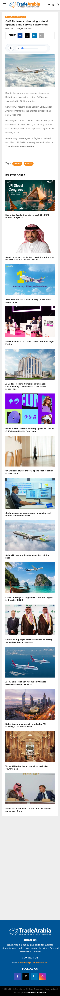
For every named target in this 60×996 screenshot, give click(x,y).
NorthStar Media (37, 993)
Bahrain (28, 164)
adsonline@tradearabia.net (33, 962)
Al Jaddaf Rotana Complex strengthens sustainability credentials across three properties (25, 386)
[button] (58, 4)
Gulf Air (17, 164)
